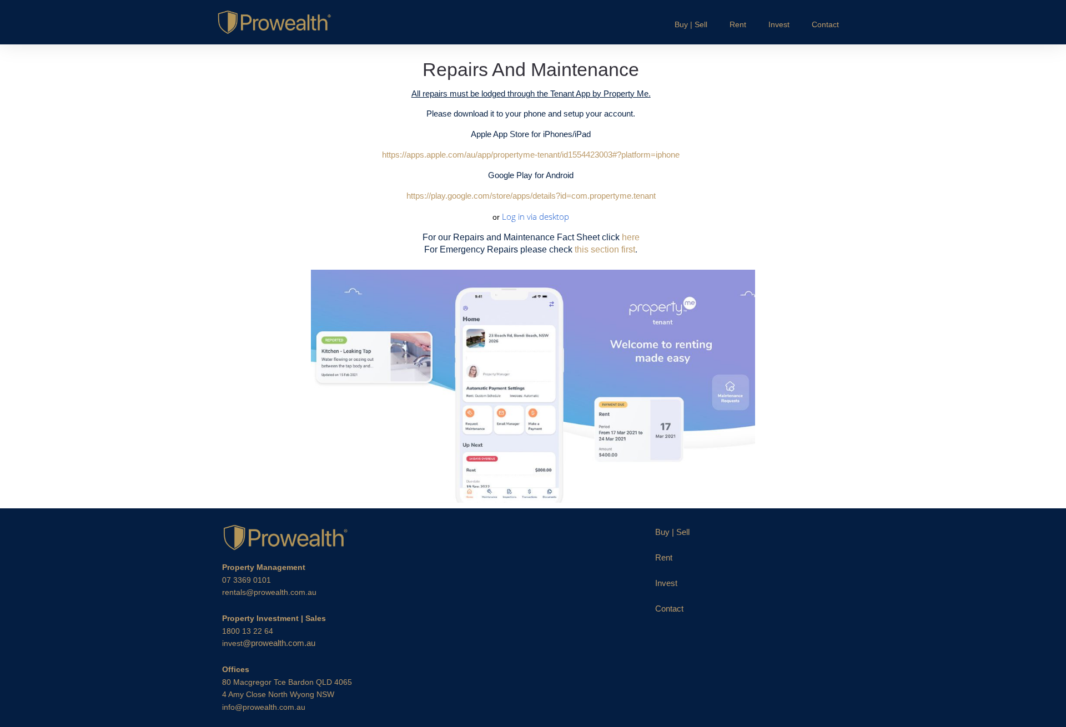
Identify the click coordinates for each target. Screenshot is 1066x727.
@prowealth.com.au (268, 643)
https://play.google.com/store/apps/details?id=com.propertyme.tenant (531, 195)
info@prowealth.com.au (263, 707)
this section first (605, 249)
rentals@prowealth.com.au (269, 592)
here (631, 237)
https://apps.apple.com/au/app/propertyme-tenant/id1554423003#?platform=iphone (531, 154)
